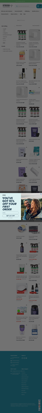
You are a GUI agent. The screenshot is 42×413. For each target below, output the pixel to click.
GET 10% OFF (10, 215)
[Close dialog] (41, 194)
